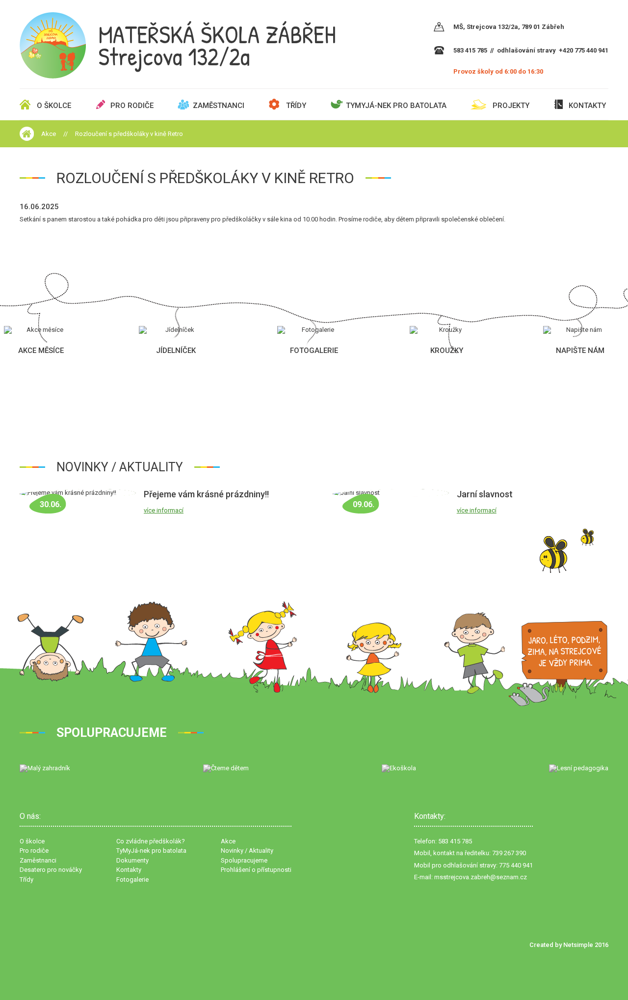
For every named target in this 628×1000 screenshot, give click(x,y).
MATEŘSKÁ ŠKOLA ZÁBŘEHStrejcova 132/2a (217, 45)
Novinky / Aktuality (247, 850)
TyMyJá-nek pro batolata (396, 105)
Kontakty (587, 105)
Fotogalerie (132, 879)
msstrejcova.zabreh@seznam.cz (480, 877)
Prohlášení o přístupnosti (256, 869)
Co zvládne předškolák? (150, 841)
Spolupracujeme (244, 860)
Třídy (296, 105)
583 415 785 (470, 50)
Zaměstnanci (218, 105)
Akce (48, 133)
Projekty (511, 105)
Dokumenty (132, 860)
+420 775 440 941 (583, 50)
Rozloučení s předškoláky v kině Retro (129, 133)
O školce (54, 105)
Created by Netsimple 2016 (568, 944)
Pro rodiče (132, 105)
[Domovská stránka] (27, 134)
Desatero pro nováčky (51, 869)
